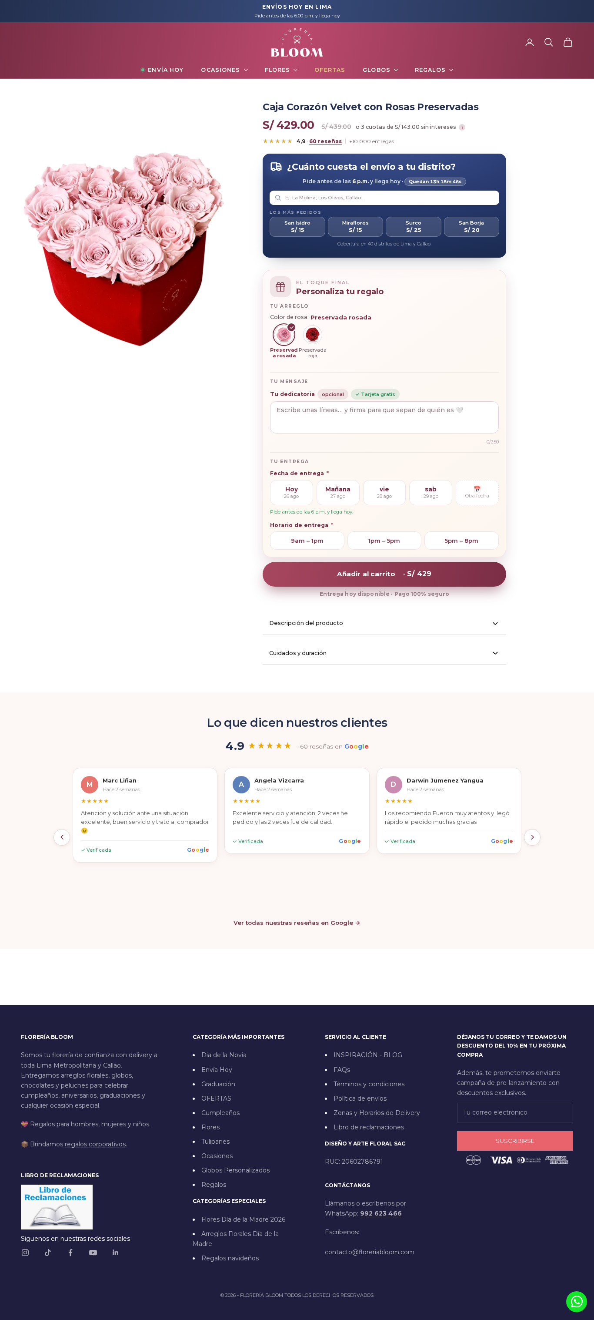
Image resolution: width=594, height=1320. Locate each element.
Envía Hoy (166, 70)
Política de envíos (360, 1098)
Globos (376, 70)
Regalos (430, 70)
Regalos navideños (230, 1258)
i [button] (462, 127)
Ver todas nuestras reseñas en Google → (297, 922)
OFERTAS (216, 1098)
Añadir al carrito (384, 574)
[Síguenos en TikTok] (47, 1252)
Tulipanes (215, 1141)
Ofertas (329, 70)
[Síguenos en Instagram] (25, 1252)
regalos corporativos (95, 1144)
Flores (277, 70)
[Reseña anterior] (61, 837)
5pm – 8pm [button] (461, 540)
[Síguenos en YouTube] (93, 1252)
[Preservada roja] (312, 334)
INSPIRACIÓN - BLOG (368, 1055)
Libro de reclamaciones (369, 1127)
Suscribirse (515, 1140)
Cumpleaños (220, 1113)
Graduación (218, 1084)
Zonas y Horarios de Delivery (377, 1113)
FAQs (342, 1070)
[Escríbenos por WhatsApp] (576, 1301)
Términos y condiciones (369, 1084)
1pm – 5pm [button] (384, 540)
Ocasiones (220, 70)
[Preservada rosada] (284, 334)
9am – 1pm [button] (307, 540)
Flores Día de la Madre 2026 (243, 1219)
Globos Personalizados (235, 1170)
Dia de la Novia (224, 1055)
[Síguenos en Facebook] (70, 1252)
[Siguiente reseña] (532, 837)
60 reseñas (325, 141)
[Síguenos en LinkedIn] (115, 1252)
